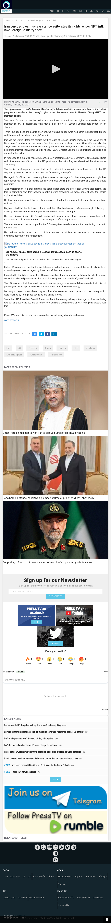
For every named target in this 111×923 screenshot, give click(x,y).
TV (4, 891)
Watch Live (9, 897)
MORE (55, 779)
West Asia (15, 876)
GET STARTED (55, 596)
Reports (78, 876)
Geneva (62, 348)
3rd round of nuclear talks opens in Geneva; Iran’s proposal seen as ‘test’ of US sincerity (44, 253)
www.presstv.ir (11, 320)
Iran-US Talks (52, 20)
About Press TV (66, 897)
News (8, 20)
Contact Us (63, 905)
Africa (51, 876)
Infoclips (102, 876)
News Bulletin (65, 876)
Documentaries (36, 897)
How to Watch (83, 897)
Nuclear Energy (34, 20)
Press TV (33, 348)
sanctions (90, 348)
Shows (61, 884)
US (19, 348)
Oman (48, 348)
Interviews (90, 876)
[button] (55, 69)
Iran (8, 348)
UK (29, 876)
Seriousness (56, 355)
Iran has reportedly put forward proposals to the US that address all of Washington (43, 259)
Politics (19, 20)
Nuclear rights (36, 355)
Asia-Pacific (39, 876)
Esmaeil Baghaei (14, 355)
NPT (76, 348)
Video (60, 870)
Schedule (22, 897)
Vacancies (98, 897)
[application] (55, 69)
